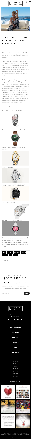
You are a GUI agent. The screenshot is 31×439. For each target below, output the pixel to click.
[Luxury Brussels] (15, 3)
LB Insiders (15, 361)
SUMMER (24, 252)
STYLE (4, 252)
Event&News (15, 352)
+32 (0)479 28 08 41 (16, 316)
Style (3, 34)
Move (15, 350)
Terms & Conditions (18, 437)
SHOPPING (5, 255)
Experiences (15, 342)
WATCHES (10, 252)
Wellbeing (15, 332)
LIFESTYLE (17, 252)
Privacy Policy (10, 437)
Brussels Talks (15, 355)
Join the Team (15, 371)
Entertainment (15, 340)
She (7, 34)
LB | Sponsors (15, 376)
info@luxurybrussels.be (16, 314)
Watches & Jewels (14, 34)
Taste (15, 345)
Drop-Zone (15, 373)
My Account (15, 363)
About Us (15, 366)
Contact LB (15, 368)
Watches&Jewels (15, 327)
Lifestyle (15, 335)
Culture (15, 330)
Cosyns (5, 246)
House (15, 347)
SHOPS (15, 255)
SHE (11, 255)
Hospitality (15, 337)
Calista (5, 260)
